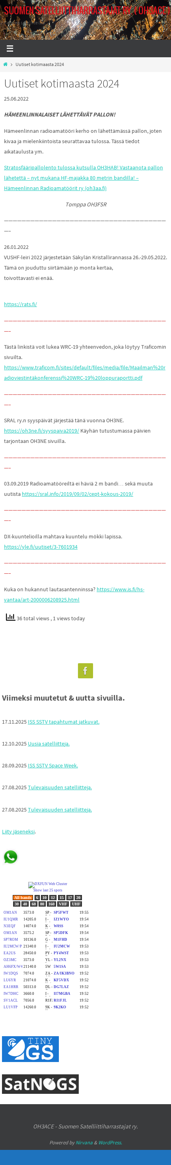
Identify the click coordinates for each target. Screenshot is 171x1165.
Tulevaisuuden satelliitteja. (60, 787)
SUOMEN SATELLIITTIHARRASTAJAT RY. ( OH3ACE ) (87, 11)
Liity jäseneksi (18, 831)
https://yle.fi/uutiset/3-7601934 (41, 546)
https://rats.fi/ (20, 304)
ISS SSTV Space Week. (53, 765)
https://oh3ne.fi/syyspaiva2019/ (41, 430)
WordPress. (110, 1142)
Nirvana (84, 1142)
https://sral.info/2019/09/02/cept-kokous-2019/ (77, 493)
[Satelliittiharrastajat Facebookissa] (85, 671)
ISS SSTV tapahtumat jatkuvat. (63, 721)
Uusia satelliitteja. (49, 743)
